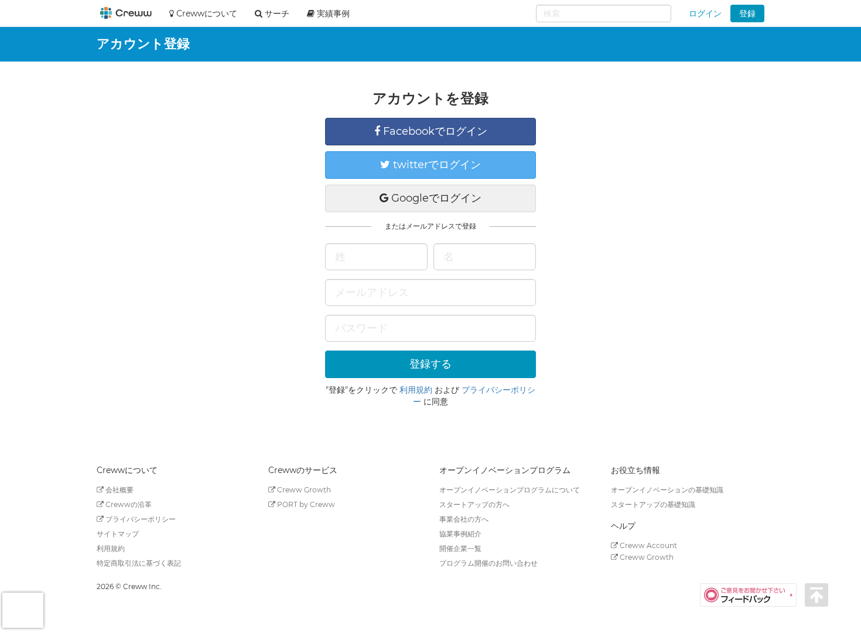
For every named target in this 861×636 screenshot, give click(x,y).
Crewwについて (205, 13)
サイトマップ (118, 533)
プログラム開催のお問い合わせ (488, 563)
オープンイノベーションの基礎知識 (667, 489)
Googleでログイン (434, 198)
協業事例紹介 (460, 533)
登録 (747, 13)
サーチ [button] (275, 13)
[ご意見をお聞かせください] (752, 594)
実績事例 (332, 13)
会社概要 (119, 489)
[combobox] (603, 13)
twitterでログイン (435, 164)
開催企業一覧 (460, 548)
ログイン (705, 13)
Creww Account (647, 545)
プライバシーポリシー (140, 519)
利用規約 (415, 390)
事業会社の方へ (463, 519)
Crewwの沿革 (128, 504)
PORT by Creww (305, 504)
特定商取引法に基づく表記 (139, 563)
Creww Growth (303, 489)
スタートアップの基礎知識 (653, 504)
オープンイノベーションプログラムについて (509, 489)
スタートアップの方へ (474, 504)
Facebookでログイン (433, 131)
